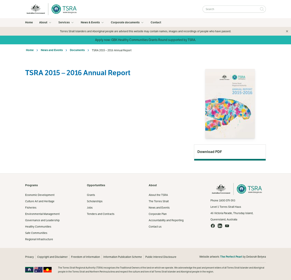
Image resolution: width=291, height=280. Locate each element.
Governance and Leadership (42, 220)
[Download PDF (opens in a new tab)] (230, 152)
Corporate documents (125, 22)
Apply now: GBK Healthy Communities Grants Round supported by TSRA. (145, 40)
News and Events (52, 50)
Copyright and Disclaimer (52, 257)
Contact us (155, 226)
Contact (156, 22)
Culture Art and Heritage (39, 201)
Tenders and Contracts (100, 214)
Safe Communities (36, 233)
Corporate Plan (158, 214)
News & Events (90, 22)
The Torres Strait (159, 201)
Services (64, 22)
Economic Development (39, 195)
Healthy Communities (38, 226)
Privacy (29, 257)
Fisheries (30, 207)
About (43, 22)
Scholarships (95, 201)
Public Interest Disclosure (160, 257)
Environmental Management (42, 214)
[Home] (63, 9)
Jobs (90, 207)
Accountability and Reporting (166, 220)
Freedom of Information (85, 257)
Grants (91, 195)
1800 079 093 (227, 200)
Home (29, 22)
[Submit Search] (262, 9)
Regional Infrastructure (39, 239)
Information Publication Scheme (122, 257)
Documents (77, 50)
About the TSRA (158, 195)
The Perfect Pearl (231, 256)
